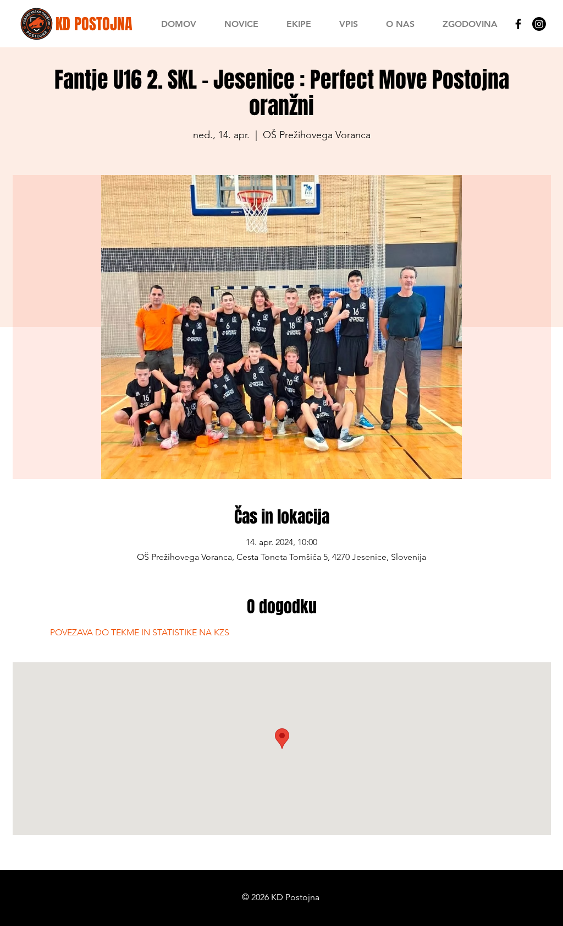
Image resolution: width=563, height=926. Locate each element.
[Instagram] (539, 24)
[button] (298, 24)
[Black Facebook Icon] (518, 24)
